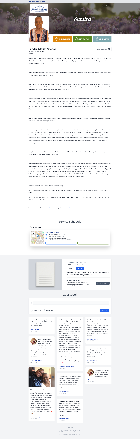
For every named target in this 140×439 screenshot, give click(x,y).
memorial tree (48, 208)
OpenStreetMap (71, 434)
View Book (71, 268)
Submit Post (104, 310)
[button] (38, 236)
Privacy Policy (65, 431)
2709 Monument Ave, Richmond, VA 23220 (60, 240)
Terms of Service (74, 431)
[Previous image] (30, 377)
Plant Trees (93, 243)
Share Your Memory (102, 283)
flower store (72, 208)
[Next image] (53, 377)
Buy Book (79, 268)
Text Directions (61, 243)
